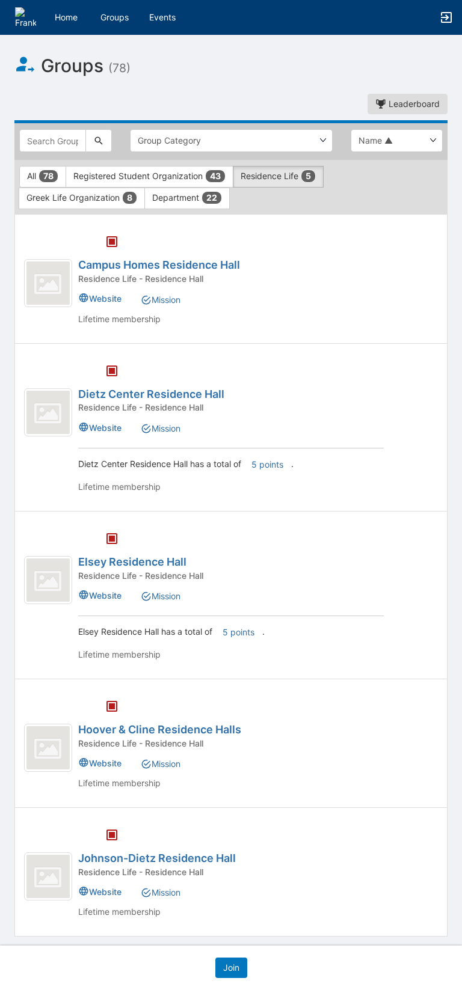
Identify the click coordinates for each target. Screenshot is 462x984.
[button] (25, 16)
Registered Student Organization (147, 176)
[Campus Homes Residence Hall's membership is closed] (105, 243)
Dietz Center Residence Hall (151, 394)
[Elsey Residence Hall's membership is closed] (105, 540)
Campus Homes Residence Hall (159, 264)
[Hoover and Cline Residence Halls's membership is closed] (105, 707)
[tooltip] (112, 242)
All (40, 176)
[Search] (98, 140)
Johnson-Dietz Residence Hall (157, 858)
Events (162, 17)
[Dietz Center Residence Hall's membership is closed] (105, 372)
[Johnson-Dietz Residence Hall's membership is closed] (105, 836)
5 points (267, 464)
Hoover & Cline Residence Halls (159, 729)
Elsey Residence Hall (132, 561)
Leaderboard (413, 104)
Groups (114, 17)
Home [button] (66, 17)
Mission (166, 300)
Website (105, 298)
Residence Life (276, 176)
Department (184, 197)
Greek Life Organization (79, 197)
